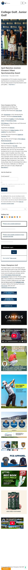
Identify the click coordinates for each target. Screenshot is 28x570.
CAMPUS (3, 132)
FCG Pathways (5, 123)
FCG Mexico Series (11, 120)
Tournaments (7, 114)
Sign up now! (13, 258)
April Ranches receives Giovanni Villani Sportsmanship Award (11, 70)
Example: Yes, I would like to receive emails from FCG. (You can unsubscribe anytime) (13, 185)
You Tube (15, 145)
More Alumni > (4, 167)
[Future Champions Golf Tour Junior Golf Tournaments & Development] (5, 3)
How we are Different (8, 143)
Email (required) (5, 176)
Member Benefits (17, 116)
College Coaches (14, 130)
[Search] (25, 3)
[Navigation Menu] (22, 3)
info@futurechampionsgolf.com (9, 287)
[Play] (3, 341)
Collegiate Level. (19, 282)
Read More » (12, 84)
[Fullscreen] (25, 341)
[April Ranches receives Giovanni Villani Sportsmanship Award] (14, 42)
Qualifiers (11, 119)
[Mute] (22, 341)
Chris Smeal (5, 75)
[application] (14, 335)
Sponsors (12, 127)
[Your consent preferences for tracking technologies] (25, 567)
